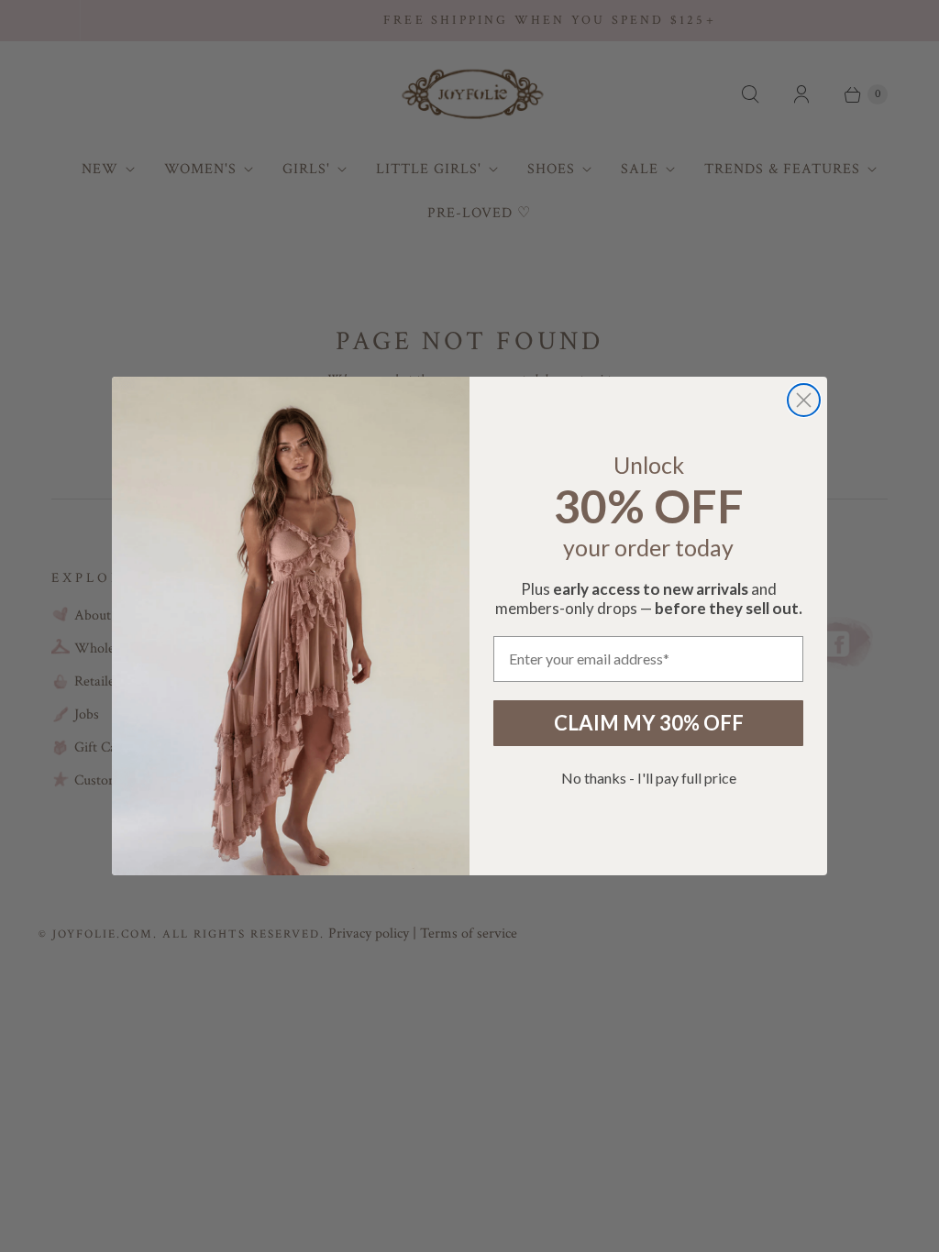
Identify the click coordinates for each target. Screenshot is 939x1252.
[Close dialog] (804, 400)
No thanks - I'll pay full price (648, 777)
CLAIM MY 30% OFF (649, 722)
